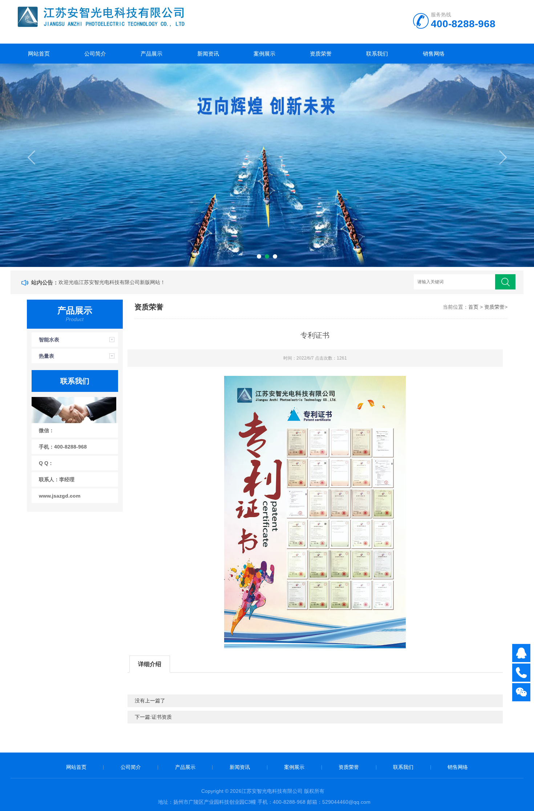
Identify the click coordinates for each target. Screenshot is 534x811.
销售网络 (434, 53)
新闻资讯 (208, 53)
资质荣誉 (321, 53)
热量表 (46, 356)
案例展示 (264, 53)
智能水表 (49, 339)
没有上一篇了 (150, 700)
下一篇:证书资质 (153, 717)
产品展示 (151, 53)
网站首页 (39, 53)
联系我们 (377, 53)
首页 (473, 307)
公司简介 (95, 53)
